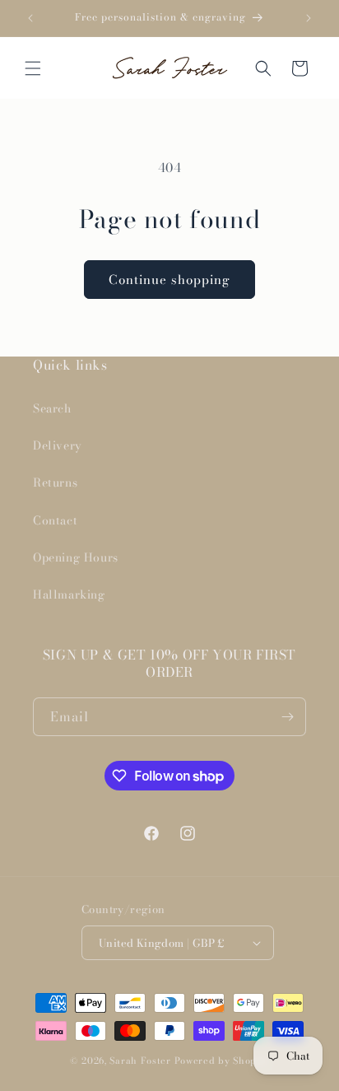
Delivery (57, 445)
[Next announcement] (308, 18)
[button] (33, 68)
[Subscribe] (287, 716)
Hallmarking (69, 594)
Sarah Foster (139, 1060)
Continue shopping (169, 279)
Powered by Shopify (222, 1060)
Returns (55, 482)
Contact (55, 520)
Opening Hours (75, 557)
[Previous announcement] (30, 18)
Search (52, 408)
